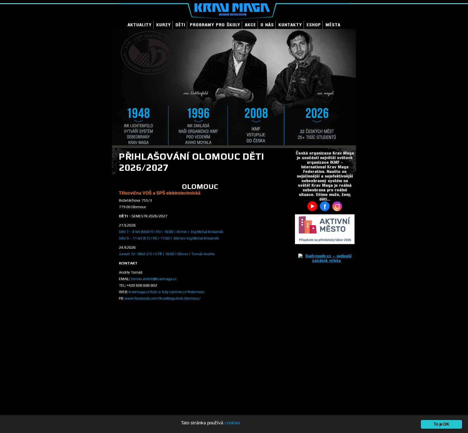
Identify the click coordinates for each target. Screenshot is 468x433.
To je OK (441, 424)
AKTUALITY (140, 24)
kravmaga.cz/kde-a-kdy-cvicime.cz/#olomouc (166, 292)
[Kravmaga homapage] (234, 10)
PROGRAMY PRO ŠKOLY (215, 24)
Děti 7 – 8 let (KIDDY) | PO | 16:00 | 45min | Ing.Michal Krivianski (171, 231)
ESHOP (314, 24)
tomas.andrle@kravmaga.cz (154, 279)
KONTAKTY (290, 24)
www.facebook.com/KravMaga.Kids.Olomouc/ (163, 298)
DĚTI (180, 24)
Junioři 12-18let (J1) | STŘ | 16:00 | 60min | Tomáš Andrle (167, 254)
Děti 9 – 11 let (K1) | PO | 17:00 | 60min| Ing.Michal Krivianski (169, 238)
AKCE (250, 24)
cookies (232, 422)
